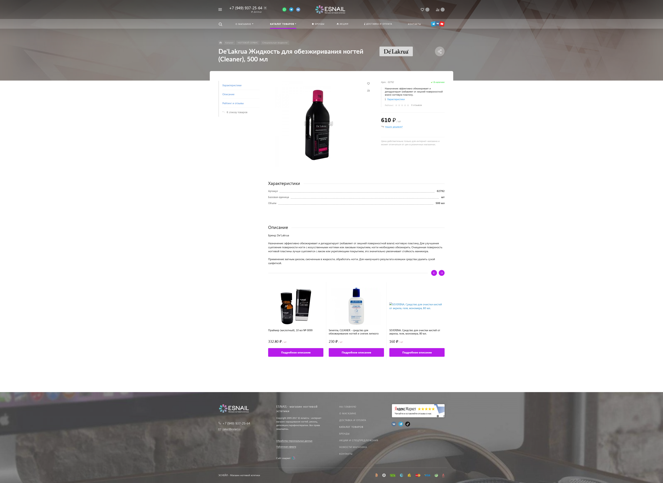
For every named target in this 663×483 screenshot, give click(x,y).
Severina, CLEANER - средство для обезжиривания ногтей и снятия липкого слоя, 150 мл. (354, 332)
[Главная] (220, 43)
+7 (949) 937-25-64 (245, 7)
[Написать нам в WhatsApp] (285, 9)
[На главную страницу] (330, 9)
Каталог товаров (351, 426)
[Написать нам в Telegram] (292, 9)
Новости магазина (353, 447)
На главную (347, 406)
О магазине (347, 413)
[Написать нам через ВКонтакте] (298, 9)
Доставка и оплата (352, 420)
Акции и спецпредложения (358, 440)
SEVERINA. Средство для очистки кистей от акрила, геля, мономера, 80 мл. (414, 332)
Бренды (344, 433)
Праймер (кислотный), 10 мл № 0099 (290, 330)
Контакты (346, 453)
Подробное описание (296, 352)
